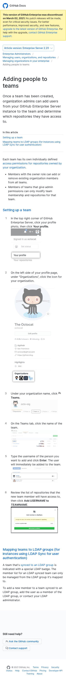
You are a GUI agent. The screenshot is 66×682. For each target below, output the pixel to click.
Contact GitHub (29, 670)
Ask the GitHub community (23, 641)
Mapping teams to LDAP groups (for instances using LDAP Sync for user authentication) (31, 143)
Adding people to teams (16, 64)
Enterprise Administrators (17, 53)
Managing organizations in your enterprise (26, 60)
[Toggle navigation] (61, 5)
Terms (36, 667)
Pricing (43, 670)
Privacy (45, 667)
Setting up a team (13, 137)
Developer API (55, 670)
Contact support (17, 648)
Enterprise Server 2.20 (27, 48)
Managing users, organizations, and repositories (29, 57)
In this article (10, 132)
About (39, 673)
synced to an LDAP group (37, 565)
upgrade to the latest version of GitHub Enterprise (30, 28)
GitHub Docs (17, 5)
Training (30, 673)
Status (9, 670)
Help (17, 670)
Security (55, 667)
